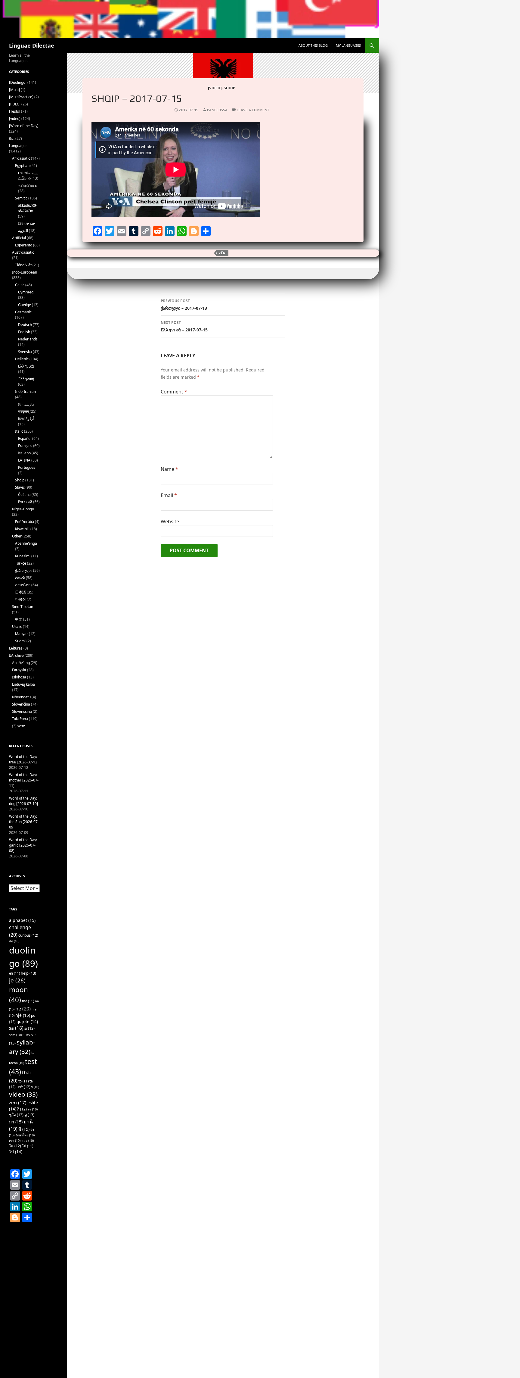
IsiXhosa (19, 677)
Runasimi (22, 556)
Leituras (16, 648)
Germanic (23, 312)
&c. (11, 138)
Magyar (21, 633)
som (15, 1035)
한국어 (20, 599)
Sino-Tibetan (22, 606)
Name (169, 469)
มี (23, 1129)
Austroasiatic (23, 252)
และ (27, 1140)
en (14, 973)
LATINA (24, 460)
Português (26, 467)
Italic (19, 431)
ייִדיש (21, 725)
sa (16, 1028)
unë (23, 1086)
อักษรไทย (25, 1135)
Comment (174, 391)
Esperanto (23, 245)
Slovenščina (22, 711)
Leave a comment (253, 110)
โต (15, 1145)
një (22, 1015)
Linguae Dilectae (31, 45)
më (28, 1001)
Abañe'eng (21, 662)
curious (28, 935)
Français (25, 445)
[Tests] (14, 111)
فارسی (28, 404)
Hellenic (22, 359)
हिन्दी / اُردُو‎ (26, 418)
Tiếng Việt (23, 265)
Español (24, 438)
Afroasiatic (21, 158)
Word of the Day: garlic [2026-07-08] (23, 845)
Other (17, 536)
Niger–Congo (23, 509)
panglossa (217, 110)
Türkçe (20, 563)
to (23, 1081)
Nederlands (28, 339)
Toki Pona (20, 718)
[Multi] (14, 89)
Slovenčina (21, 704)
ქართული (23, 570)
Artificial (19, 237)
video (23, 1094)
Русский (25, 501)
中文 (18, 619)
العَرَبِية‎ (23, 230)
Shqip (229, 88)
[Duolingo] (17, 82)
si (29, 1028)
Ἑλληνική (26, 378)
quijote (27, 1021)
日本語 (20, 592)
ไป (15, 1151)
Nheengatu (21, 697)
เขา (14, 1140)
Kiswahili (22, 528)
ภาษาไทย (22, 584)
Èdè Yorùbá (24, 521)
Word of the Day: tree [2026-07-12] (24, 759)
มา (16, 1122)
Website (170, 521)
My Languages (348, 45)
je (17, 980)
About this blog (313, 45)
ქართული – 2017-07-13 (184, 304)
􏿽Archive (16, 655)
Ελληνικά (26, 366)
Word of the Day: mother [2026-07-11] (24, 780)
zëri (222, 253)
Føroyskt (19, 669)
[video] (215, 88)
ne (23, 1008)
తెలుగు (20, 577)
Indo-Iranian (25, 391)
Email (169, 495)
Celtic (19, 284)
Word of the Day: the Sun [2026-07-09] (24, 822)
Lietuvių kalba (23, 684)
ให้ (27, 1146)
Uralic (17, 626)
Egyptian (22, 165)
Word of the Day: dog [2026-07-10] (23, 801)
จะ (33, 1109)
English (24, 331)
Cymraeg (25, 292)
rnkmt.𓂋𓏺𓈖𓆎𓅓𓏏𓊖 (28, 175)
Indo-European (24, 272)
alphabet (22, 920)
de (14, 941)
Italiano (24, 453)
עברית (30, 223)
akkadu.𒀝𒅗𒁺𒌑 (27, 208)
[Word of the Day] (24, 125)
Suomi (20, 641)
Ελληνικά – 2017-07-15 (184, 326)
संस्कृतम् (23, 411)
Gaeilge (24, 304)
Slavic (20, 487)
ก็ (22, 1109)
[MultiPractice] (21, 96)
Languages (18, 145)
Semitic (21, 198)
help (28, 973)
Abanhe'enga (26, 543)
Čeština (24, 494)
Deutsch (25, 324)
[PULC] (14, 104)
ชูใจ (16, 1114)
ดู (29, 1114)
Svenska (25, 351)
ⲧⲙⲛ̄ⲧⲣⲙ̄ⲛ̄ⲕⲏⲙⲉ (27, 185)
